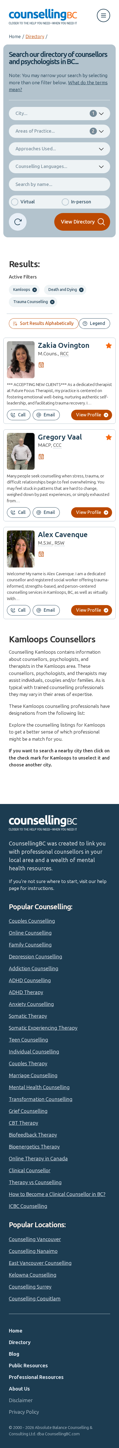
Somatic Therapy (28, 1016)
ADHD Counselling (30, 980)
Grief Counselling (28, 1111)
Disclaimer (21, 1400)
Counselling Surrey (30, 1287)
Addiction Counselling (33, 969)
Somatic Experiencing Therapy (43, 1028)
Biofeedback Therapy (33, 1135)
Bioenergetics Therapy (34, 1147)
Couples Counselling (32, 921)
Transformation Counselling (41, 1099)
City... (55, 113)
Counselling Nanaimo (33, 1251)
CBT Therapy (23, 1123)
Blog (14, 1354)
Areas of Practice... (55, 131)
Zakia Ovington (63, 345)
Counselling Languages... (41, 166)
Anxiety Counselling (31, 1004)
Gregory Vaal (60, 437)
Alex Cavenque (63, 534)
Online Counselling (30, 933)
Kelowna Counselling (32, 1275)
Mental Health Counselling (39, 1087)
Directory (34, 36)
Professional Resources (36, 1377)
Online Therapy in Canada (38, 1159)
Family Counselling (30, 945)
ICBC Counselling (28, 1206)
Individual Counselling (34, 1052)
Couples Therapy (28, 1064)
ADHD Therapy (26, 992)
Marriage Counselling (33, 1076)
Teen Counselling (28, 1040)
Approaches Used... (35, 148)
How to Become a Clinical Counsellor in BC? (57, 1194)
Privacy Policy (24, 1412)
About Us (19, 1389)
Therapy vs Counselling (35, 1182)
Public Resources (28, 1366)
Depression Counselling (35, 957)
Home (15, 36)
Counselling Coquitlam (35, 1299)
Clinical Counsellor (29, 1171)
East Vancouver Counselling (40, 1263)
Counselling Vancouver (35, 1239)
